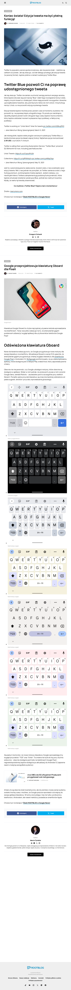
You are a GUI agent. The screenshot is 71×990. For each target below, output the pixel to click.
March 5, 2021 (40, 130)
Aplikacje (7, 261)
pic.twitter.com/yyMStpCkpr (43, 158)
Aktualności (8, 11)
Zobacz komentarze (35, 248)
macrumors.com (16, 191)
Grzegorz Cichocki (35, 234)
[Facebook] (45, 985)
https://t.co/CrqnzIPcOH (24, 153)
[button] (5, 3)
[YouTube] (29, 985)
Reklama (34, 978)
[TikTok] (25, 985)
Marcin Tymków (35, 840)
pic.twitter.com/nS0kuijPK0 (53, 126)
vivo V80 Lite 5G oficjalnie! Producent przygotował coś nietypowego (44, 776)
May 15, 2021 (39, 162)
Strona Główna (13, 978)
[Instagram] (33, 985)
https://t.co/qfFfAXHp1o (23, 158)
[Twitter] (37, 985)
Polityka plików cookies (53, 978)
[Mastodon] (41, 985)
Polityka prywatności (35, 980)
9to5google (31, 359)
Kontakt (41, 978)
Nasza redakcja (24, 978)
